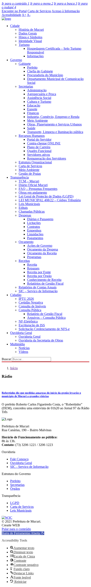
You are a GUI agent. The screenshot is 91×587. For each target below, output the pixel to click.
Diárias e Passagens (40, 219)
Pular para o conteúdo (16, 529)
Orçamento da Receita (42, 253)
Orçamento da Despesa (42, 249)
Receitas (24, 261)
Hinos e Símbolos (30, 37)
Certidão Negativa (31, 302)
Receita (32, 264)
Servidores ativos (38, 154)
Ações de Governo (39, 245)
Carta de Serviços (39, 11)
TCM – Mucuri (29, 181)
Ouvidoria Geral (21, 333)
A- (28, 15)
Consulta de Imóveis (32, 306)
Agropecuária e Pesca (41, 94)
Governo (16, 60)
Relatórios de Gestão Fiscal (45, 283)
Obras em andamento (33, 192)
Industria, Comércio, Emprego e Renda (53, 117)
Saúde (31, 128)
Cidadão (15, 295)
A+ (24, 15)
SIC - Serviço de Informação (29, 466)
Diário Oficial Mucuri (33, 185)
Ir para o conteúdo (15, 3)
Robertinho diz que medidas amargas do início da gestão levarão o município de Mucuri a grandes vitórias (41, 394)
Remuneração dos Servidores (46, 158)
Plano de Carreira (38, 147)
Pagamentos (35, 238)
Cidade (15, 26)
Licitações (34, 223)
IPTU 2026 (26, 298)
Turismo (24, 45)
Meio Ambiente (37, 120)
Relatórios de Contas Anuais (38, 287)
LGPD (14, 503)
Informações (35, 56)
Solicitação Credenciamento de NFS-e (44, 329)
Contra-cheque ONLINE (44, 143)
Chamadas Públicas (32, 211)
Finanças (33, 113)
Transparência (19, 177)
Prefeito (32, 67)
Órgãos (15, 488)
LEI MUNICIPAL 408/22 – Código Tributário (50, 200)
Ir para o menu (41, 3)
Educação (33, 105)
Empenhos (34, 230)
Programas (34, 257)
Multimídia (17, 344)
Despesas (25, 215)
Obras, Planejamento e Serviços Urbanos (54, 124)
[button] (23, 533)
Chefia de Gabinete (40, 71)
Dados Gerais (28, 33)
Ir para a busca (65, 3)
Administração (37, 90)
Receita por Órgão (39, 276)
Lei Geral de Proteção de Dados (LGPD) (46, 196)
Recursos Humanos (32, 135)
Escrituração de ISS (32, 325)
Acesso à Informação (66, 11)
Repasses (33, 268)
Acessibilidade (11, 15)
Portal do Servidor (39, 139)
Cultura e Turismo (39, 101)
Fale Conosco (19, 459)
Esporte (32, 109)
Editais (23, 207)
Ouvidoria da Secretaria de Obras (41, 340)
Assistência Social (39, 98)
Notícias (24, 348)
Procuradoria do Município (45, 75)
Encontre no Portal (14, 11)
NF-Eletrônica (28, 321)
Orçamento (26, 242)
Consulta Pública (30, 310)
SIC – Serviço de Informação (38, 291)
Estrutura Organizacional (35, 162)
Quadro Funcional (39, 151)
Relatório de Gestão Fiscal (44, 314)
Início (14, 368)
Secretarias (26, 86)
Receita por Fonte (39, 272)
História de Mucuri (31, 29)
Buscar (6, 359)
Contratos (33, 226)
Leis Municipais (29, 204)
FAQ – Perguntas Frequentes (38, 189)
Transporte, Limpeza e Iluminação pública (55, 132)
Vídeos (23, 352)
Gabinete (25, 63)
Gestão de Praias (30, 173)
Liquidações (35, 234)
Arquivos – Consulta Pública (46, 317)
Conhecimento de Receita (44, 279)
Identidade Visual (30, 41)
